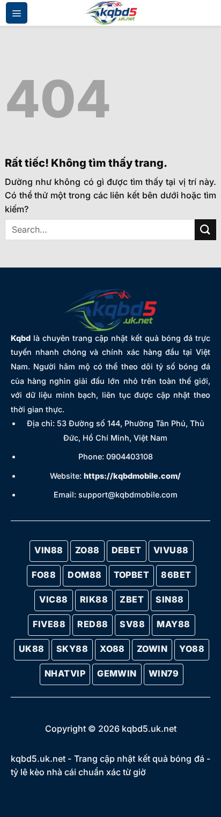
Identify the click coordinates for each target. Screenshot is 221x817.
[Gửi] (205, 229)
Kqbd (21, 338)
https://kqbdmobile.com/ (132, 475)
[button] (16, 13)
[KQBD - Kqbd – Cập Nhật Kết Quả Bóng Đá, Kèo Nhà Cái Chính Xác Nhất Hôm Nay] (110, 13)
